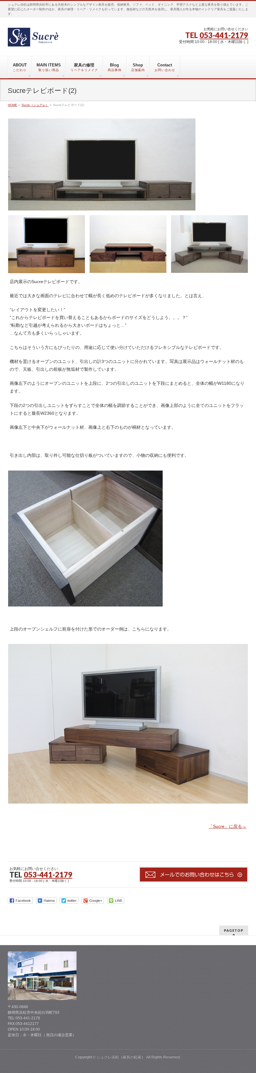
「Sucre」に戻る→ (227, 826)
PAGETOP (234, 930)
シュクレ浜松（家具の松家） (120, 1057)
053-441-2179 (223, 35)
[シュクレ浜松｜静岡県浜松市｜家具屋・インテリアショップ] (35, 39)
